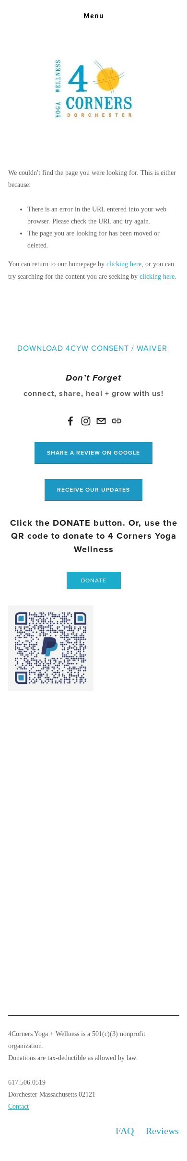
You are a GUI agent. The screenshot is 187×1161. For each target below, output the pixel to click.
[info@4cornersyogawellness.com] (101, 421)
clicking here (123, 264)
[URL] (116, 421)
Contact (18, 1106)
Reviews (162, 1130)
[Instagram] (86, 421)
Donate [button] (93, 580)
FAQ (125, 1130)
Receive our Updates (93, 489)
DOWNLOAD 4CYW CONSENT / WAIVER (92, 348)
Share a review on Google (93, 452)
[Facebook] (70, 421)
